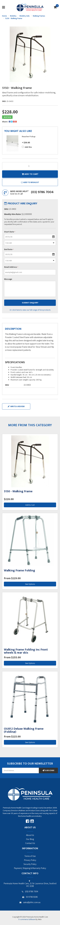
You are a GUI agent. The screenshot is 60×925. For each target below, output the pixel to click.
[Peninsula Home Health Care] (30, 7)
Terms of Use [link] (30, 856)
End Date (9, 249)
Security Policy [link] (30, 864)
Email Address (11, 267)
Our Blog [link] (30, 839)
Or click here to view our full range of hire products (30, 310)
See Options (30, 584)
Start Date (9, 231)
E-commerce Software (27, 919)
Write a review (17, 406)
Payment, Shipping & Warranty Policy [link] (30, 868)
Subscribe (49, 770)
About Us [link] (30, 835)
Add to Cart (30, 505)
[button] (30, 182)
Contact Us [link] (30, 843)
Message (8, 279)
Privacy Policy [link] (30, 860)
